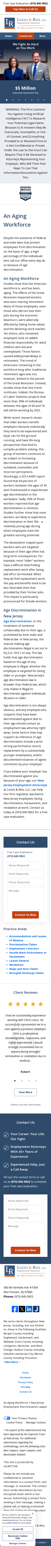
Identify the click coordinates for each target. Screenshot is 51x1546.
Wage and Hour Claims (23, 969)
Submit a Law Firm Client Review (26, 1104)
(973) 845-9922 (23, 1296)
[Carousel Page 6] (38, 100)
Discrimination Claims (23, 944)
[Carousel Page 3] (19, 100)
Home (8, 36)
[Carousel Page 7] (44, 100)
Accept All (18, 1529)
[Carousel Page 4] (25, 100)
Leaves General (19, 960)
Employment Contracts (24, 948)
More (42, 36)
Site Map (25, 1387)
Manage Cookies (36, 1422)
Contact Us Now (25, 914)
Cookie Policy (14, 1422)
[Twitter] (22, 1309)
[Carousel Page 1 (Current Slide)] (7, 100)
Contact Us (25, 36)
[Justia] (36, 1309)
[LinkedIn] (29, 1309)
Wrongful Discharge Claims (26, 973)
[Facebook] (15, 1309)
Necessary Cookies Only (17, 1537)
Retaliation (16, 964)
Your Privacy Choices (24, 1418)
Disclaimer (25, 1377)
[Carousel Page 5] (32, 100)
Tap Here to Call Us (25, 9)
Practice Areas (15, 928)
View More (25, 1092)
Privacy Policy (25, 1382)
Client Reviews (25, 992)
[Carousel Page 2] (13, 100)
